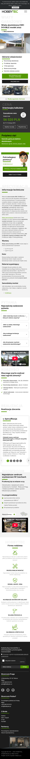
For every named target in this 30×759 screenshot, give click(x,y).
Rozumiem (15, 7)
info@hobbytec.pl (8, 164)
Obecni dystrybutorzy (7, 733)
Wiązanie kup (15, 81)
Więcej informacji (7, 514)
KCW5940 (8, 293)
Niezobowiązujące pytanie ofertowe (15, 76)
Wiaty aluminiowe (9, 31)
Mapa (2, 680)
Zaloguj (25, 667)
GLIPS (7, 755)
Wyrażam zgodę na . (14, 655)
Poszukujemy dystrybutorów (9, 731)
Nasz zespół (5, 717)
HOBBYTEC (19, 752)
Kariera (3, 715)
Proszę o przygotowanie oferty (15, 169)
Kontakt (3, 721)
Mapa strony (15, 753)
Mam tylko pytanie (15, 174)
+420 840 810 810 (6, 704)
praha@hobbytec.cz (6, 684)
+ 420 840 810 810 (6, 682)
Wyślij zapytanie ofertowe (16, 99)
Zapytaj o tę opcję (9, 127)
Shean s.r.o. (18, 755)
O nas (3, 719)
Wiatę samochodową (7, 217)
